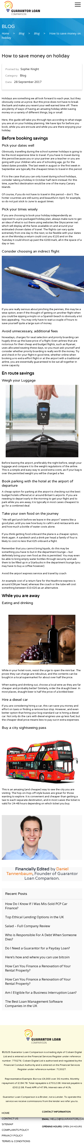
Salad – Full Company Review (27, 926)
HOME (6, 1113)
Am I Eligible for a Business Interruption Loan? (41, 992)
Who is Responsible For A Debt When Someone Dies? (41, 937)
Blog (21, 33)
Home (5, 33)
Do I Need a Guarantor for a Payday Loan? (37, 948)
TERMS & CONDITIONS (16, 1141)
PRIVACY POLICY (12, 1135)
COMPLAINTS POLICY (15, 1130)
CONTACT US (10, 1118)
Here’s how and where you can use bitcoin (37, 957)
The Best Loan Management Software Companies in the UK (34, 1003)
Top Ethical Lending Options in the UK (34, 917)
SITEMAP (7, 1124)
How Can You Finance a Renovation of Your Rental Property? (38, 968)
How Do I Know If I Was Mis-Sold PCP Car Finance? (36, 905)
